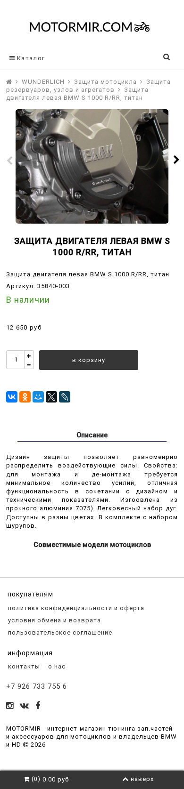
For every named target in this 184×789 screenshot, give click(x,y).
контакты (23, 666)
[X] (51, 397)
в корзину (88, 359)
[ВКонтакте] (11, 397)
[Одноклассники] (25, 397)
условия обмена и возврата (53, 620)
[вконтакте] (24, 706)
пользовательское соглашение (59, 632)
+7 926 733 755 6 (36, 686)
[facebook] (38, 706)
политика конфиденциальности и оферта (75, 608)
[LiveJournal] (64, 397)
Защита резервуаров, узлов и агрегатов (88, 85)
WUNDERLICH (43, 81)
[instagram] (10, 706)
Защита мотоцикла (105, 81)
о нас (56, 666)
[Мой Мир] (38, 397)
